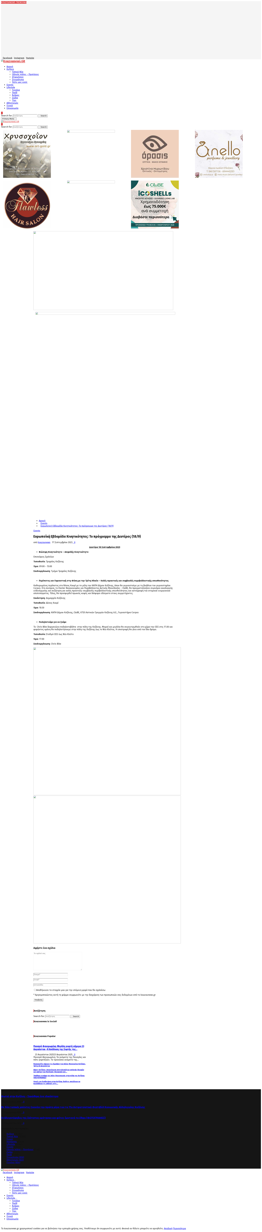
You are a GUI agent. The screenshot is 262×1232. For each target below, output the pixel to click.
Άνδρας (15, 95)
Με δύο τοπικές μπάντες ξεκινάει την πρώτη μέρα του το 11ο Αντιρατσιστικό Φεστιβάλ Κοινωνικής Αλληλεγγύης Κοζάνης (73, 1107)
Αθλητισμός (12, 103)
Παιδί (14, 92)
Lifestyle (11, 87)
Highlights (12, 1141)
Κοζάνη (10, 69)
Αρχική (10, 66)
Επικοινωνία (12, 108)
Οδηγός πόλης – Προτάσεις (25, 74)
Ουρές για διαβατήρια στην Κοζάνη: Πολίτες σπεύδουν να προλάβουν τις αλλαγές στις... (56, 1082)
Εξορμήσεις (18, 77)
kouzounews (44, 542)
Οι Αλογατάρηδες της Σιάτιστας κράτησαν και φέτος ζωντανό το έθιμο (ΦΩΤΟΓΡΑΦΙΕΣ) (53, 1117)
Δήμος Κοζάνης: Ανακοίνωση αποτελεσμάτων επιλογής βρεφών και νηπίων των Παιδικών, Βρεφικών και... (58, 1071)
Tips (14, 100)
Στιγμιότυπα (18, 79)
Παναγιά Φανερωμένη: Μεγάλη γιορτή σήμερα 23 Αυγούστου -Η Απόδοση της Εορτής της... (58, 1048)
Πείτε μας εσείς (19, 82)
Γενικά (10, 105)
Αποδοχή (168, 1228)
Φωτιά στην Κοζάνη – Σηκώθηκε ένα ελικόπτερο (29, 1096)
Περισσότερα (179, 1228)
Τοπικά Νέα (17, 71)
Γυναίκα (16, 90)
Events (10, 84)
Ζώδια (15, 97)
